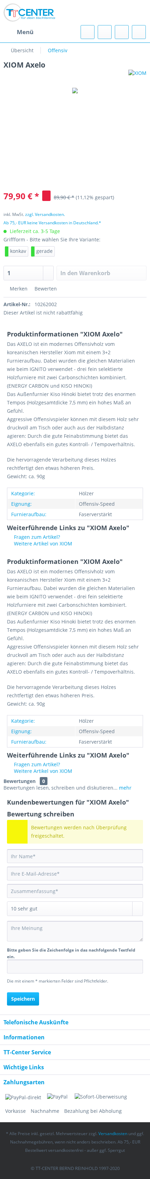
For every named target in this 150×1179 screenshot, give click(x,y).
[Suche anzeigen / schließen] (88, 32)
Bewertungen (19, 781)
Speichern (23, 998)
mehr (125, 787)
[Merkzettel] (105, 32)
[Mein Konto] (122, 32)
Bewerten (45, 288)
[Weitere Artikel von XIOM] (137, 76)
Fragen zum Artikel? (36, 537)
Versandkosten (112, 1134)
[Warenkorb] (139, 32)
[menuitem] (18, 32)
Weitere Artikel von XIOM (42, 543)
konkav (18, 251)
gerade (44, 251)
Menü (25, 32)
